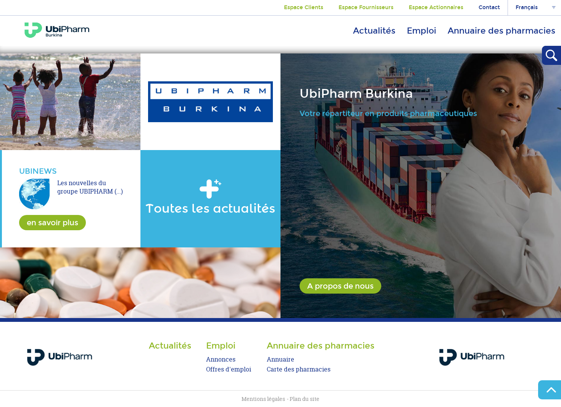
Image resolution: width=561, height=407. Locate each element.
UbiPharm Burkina (57, 30)
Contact (489, 7)
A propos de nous (340, 286)
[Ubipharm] (471, 357)
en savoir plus (52, 222)
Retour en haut (549, 389)
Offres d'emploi (228, 369)
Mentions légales (263, 398)
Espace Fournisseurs (366, 7)
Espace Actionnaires (436, 7)
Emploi (421, 31)
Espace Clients (303, 7)
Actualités (374, 31)
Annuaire (280, 359)
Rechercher (551, 55)
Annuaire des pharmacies (501, 31)
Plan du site (304, 398)
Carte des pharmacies (298, 369)
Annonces (220, 359)
